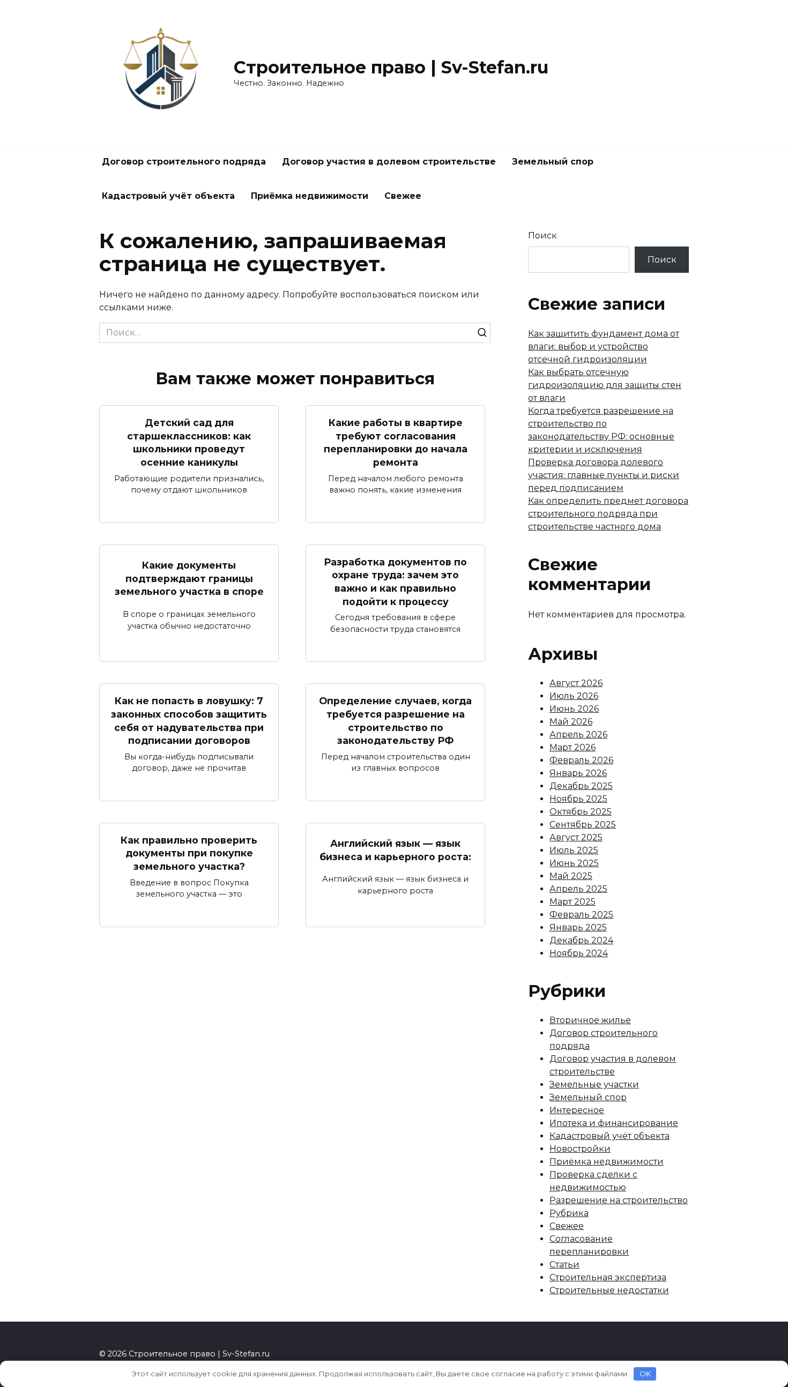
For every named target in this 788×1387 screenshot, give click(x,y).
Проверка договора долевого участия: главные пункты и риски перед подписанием (603, 475)
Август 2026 (576, 683)
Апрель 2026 (578, 734)
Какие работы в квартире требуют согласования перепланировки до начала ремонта (395, 442)
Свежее (402, 196)
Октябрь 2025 (580, 812)
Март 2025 (572, 902)
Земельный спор (552, 161)
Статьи (564, 1264)
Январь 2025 (578, 927)
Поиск (542, 235)
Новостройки (580, 1149)
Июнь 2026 (574, 709)
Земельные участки (594, 1084)
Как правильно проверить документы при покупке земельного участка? (189, 853)
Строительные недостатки (609, 1290)
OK (645, 1373)
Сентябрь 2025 (582, 824)
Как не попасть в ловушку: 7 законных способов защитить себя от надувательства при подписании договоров (189, 720)
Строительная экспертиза (607, 1277)
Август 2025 (576, 837)
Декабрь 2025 (581, 786)
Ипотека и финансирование (613, 1123)
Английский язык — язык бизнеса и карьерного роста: (395, 850)
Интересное (576, 1110)
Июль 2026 (573, 696)
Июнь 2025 (574, 863)
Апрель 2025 (578, 889)
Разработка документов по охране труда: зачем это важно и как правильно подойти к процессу (395, 581)
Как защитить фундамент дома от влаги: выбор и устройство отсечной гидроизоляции (603, 346)
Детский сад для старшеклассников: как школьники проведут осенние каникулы (189, 442)
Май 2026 (570, 722)
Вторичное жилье (590, 1020)
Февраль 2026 (581, 760)
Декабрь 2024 (581, 940)
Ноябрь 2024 (578, 953)
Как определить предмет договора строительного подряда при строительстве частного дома (608, 514)
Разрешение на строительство (618, 1200)
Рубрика (569, 1213)
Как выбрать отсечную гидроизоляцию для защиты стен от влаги (604, 385)
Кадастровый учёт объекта (168, 196)
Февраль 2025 (581, 914)
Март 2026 (572, 747)
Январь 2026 (578, 773)
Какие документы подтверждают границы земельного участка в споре (189, 578)
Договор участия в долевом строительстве (389, 161)
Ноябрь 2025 (578, 799)
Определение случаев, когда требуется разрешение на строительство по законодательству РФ (395, 720)
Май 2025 (570, 876)
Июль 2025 (573, 850)
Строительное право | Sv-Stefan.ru (391, 67)
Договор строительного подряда (184, 161)
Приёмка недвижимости (309, 196)
